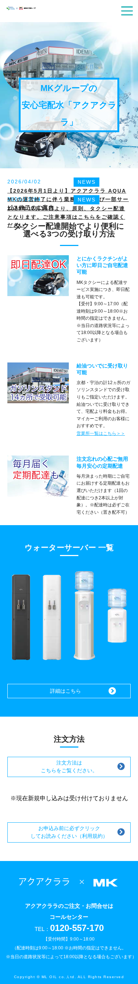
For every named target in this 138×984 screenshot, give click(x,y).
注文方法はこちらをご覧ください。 (69, 766)
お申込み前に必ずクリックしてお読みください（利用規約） (69, 832)
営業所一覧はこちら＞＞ (101, 433)
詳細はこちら (65, 691)
